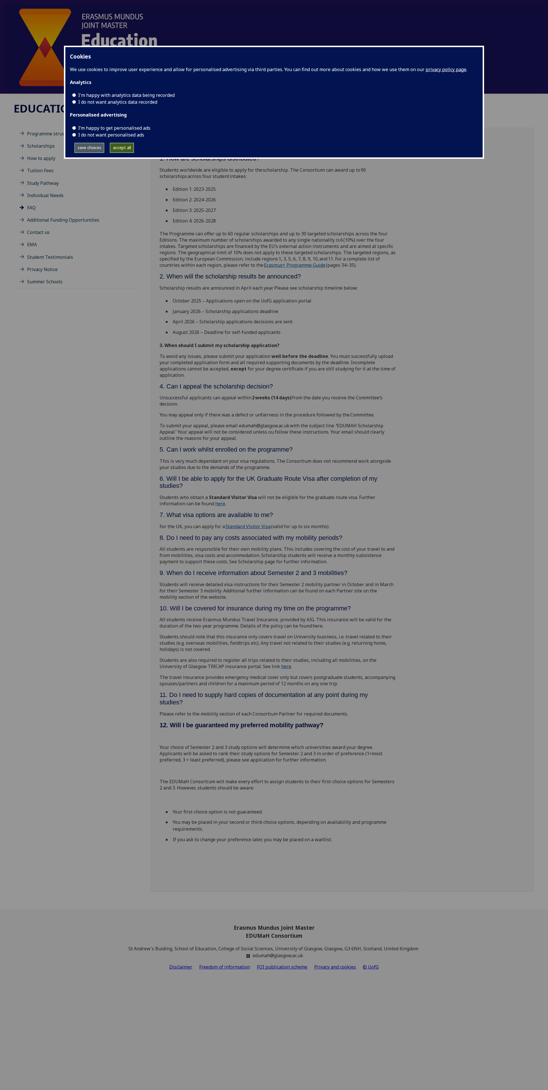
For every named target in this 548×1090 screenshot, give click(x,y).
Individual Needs (45, 195)
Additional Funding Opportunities (63, 220)
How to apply (41, 158)
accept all (122, 147)
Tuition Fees (40, 170)
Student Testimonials (50, 257)
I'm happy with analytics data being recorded (126, 95)
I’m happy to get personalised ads (114, 128)
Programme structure (50, 134)
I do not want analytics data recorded (117, 102)
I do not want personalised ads (111, 135)
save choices (89, 147)
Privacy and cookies (335, 967)
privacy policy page (446, 69)
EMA (32, 244)
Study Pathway (43, 183)
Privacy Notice (42, 269)
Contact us (38, 232)
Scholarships (41, 146)
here (220, 503)
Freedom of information (224, 967)
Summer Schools (45, 281)
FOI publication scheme (282, 967)
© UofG (371, 967)
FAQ (31, 208)
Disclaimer (180, 967)
